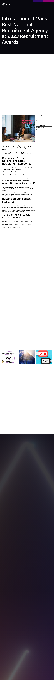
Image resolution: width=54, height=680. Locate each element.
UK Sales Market (39, 132)
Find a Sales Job (38, 0)
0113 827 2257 (30, 0)
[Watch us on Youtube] (25, 1)
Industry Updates (40, 127)
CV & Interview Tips (40, 125)
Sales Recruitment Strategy (42, 129)
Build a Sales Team (48, 0)
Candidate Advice (40, 120)
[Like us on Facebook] (20, 1)
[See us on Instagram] (23, 1)
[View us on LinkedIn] (22, 1)
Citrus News (39, 123)
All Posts (38, 118)
